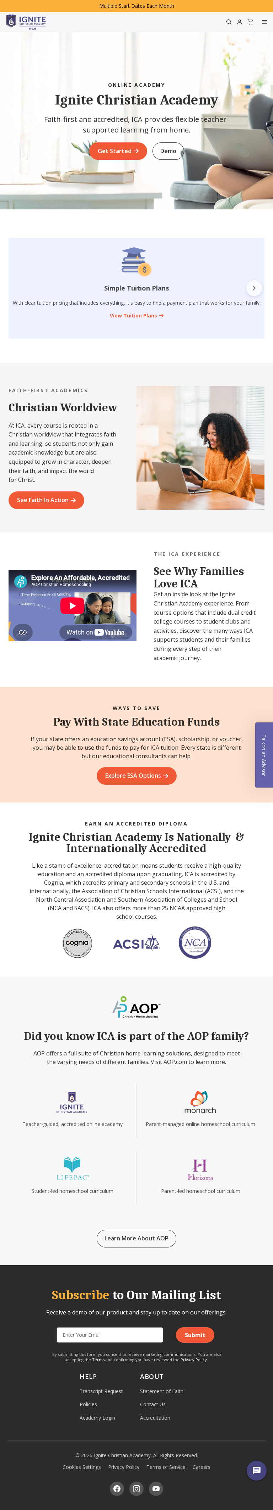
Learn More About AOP (136, 1238)
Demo (168, 151)
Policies (88, 1404)
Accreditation (155, 1417)
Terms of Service (166, 1467)
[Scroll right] (254, 288)
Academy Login (97, 1417)
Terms (98, 1359)
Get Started (115, 151)
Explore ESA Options (133, 775)
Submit (195, 1335)
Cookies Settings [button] (82, 1467)
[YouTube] (156, 1489)
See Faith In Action (43, 500)
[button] (264, 755)
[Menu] (265, 22)
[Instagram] (136, 1489)
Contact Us (153, 1404)
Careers (201, 1467)
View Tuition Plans (133, 315)
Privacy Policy (194, 1359)
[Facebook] (117, 1489)
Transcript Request (101, 1391)
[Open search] (229, 22)
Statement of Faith (161, 1391)
